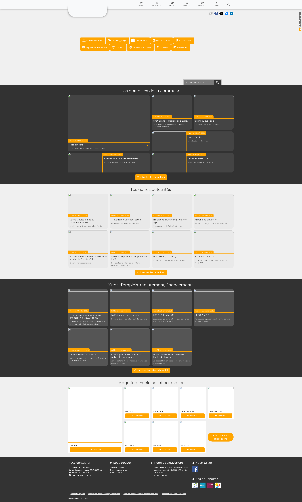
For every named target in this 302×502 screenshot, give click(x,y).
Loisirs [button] (216, 6)
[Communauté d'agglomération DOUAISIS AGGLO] (210, 485)
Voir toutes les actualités (151, 177)
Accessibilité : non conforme (174, 494)
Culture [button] (201, 6)
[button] (216, 13)
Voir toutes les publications (221, 437)
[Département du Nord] (203, 485)
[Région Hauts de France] (195, 485)
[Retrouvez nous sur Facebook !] (195, 469)
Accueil (141, 6)
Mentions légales (78, 494)
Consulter (96, 449)
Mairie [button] (171, 6)
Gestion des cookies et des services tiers (141, 494)
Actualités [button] (156, 6)
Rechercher (228, 4)
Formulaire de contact (81, 475)
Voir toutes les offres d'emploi (151, 370)
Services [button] (186, 6)
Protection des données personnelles (104, 494)
